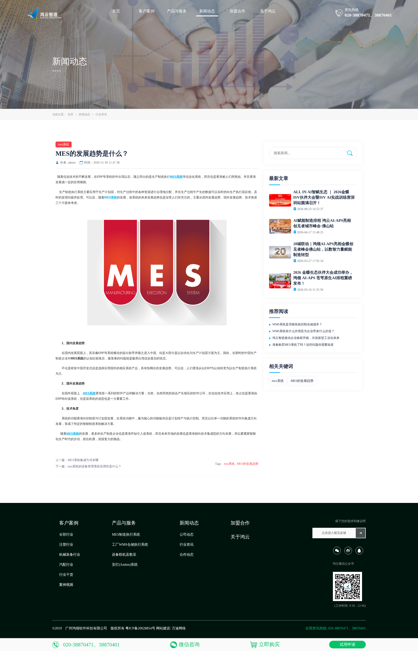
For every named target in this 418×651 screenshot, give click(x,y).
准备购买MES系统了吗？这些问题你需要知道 (303, 344)
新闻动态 (84, 114)
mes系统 (229, 463)
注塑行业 (66, 544)
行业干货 (66, 574)
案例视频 (66, 584)
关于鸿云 (240, 537)
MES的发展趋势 (247, 463)
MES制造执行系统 (126, 534)
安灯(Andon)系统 (125, 564)
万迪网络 (179, 628)
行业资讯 (101, 114)
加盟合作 (240, 523)
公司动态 (187, 534)
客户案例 (68, 523)
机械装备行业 (69, 554)
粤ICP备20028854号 (140, 628)
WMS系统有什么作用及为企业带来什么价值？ (303, 331)
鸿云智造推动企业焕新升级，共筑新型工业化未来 (305, 338)
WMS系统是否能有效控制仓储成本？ (297, 324)
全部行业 (66, 534)
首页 (70, 114)
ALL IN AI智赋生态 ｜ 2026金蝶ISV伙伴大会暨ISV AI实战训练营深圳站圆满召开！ (324, 197)
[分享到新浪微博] (349, 553)
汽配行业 (66, 564)
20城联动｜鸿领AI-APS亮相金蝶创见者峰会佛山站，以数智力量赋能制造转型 (323, 249)
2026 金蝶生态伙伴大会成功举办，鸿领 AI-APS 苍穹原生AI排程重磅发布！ (323, 277)
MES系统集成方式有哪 (83, 460)
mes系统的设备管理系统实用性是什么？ (94, 466)
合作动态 (187, 554)
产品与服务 (124, 523)
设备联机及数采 (124, 554)
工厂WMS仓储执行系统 (130, 544)
